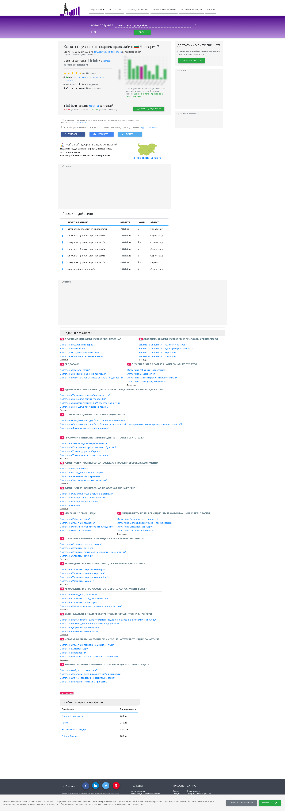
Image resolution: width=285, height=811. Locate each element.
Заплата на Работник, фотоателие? (146, 369)
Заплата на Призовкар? (72, 348)
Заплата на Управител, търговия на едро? (82, 569)
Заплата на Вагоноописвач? (74, 468)
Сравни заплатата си (191, 60)
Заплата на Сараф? (70, 505)
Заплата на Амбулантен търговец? (78, 669)
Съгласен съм (268, 803)
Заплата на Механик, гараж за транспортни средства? (89, 656)
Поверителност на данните (199, 793)
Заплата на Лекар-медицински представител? (85, 427)
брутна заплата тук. (149, 127)
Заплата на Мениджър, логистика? (78, 594)
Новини (210, 9)
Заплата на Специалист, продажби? (158, 356)
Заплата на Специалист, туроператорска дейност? (166, 348)
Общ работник (70, 735)
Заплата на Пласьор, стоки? (75, 369)
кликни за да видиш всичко (150, 109)
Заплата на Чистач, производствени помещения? (86, 526)
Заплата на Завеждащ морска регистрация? (83, 480)
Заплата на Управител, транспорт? (78, 602)
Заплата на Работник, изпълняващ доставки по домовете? (91, 377)
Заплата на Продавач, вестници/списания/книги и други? (91, 673)
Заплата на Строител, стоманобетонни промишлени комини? (93, 551)
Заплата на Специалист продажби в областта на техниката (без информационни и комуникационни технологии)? (121, 424)
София (176, 791)
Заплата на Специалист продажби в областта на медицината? (93, 420)
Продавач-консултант (73, 715)
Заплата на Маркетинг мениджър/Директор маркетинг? (90, 402)
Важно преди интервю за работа (145, 793)
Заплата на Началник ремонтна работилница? (152, 377)
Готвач (65, 722)
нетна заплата (81, 122)
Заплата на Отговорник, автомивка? (146, 381)
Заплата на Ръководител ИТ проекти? (137, 518)
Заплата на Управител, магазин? (77, 580)
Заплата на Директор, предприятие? (79, 631)
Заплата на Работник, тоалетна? (77, 522)
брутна (94, 105)
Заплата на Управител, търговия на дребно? (84, 576)
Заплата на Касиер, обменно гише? (79, 501)
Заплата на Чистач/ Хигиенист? (76, 530)
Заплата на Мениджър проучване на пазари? (84, 406)
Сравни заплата (114, 9)
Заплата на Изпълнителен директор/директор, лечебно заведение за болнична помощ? (108, 619)
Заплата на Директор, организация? (79, 627)
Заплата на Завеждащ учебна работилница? (84, 443)
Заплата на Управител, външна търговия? (82, 573)
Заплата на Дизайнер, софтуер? (134, 526)
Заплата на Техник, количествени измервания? (85, 454)
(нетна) (107, 60)
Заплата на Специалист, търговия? (157, 352)
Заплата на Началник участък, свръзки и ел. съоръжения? (91, 606)
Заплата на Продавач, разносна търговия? (83, 373)
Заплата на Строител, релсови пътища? (81, 543)
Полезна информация (191, 9)
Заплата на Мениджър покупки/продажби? (83, 398)
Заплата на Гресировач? (73, 652)
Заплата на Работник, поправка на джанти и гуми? (87, 644)
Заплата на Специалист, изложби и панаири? (163, 344)
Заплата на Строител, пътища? (76, 547)
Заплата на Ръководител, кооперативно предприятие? (89, 623)
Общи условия (193, 791)
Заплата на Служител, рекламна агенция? (82, 356)
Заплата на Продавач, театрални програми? (83, 681)
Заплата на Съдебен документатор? (79, 352)
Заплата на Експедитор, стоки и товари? (81, 472)
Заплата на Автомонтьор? (74, 648)
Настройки (241, 803)
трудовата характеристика (108, 51)
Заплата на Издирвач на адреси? (77, 344)
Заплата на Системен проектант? (135, 530)
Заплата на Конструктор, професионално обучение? (88, 447)
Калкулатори (95, 9)
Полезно (137, 785)
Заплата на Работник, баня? (75, 518)
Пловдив (176, 793)
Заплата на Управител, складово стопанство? (84, 598)
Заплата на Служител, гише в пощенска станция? (86, 493)
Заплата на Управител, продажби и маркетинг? (85, 394)
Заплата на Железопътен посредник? (80, 476)
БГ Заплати (69, 786)
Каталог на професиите (164, 9)
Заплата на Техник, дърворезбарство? (81, 450)
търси (142, 32)
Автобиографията (139, 791)
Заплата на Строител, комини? (76, 555)
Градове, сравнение (137, 9)
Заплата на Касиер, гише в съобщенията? (82, 497)
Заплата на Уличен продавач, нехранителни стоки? (87, 677)
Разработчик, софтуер (74, 729)
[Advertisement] (114, 188)
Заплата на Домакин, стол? (141, 373)
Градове (178, 785)
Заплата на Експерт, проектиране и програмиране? (144, 522)
